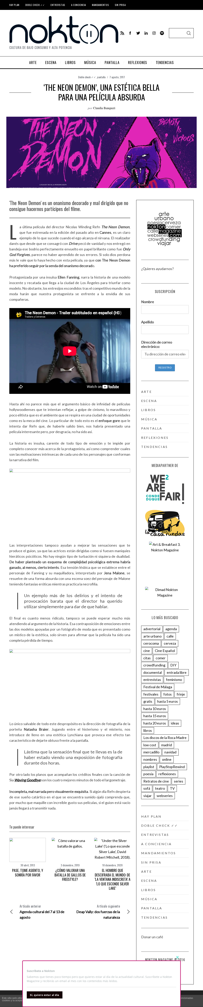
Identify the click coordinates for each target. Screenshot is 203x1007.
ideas (175, 723)
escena (149, 401)
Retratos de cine (156, 781)
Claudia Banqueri (104, 108)
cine (146, 650)
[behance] (162, 33)
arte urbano (152, 636)
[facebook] (130, 33)
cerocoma (151, 643)
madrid (166, 745)
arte (146, 391)
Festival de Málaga (157, 687)
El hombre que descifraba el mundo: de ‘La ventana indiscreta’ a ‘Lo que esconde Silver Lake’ (112, 879)
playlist (148, 767)
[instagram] (154, 33)
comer (161, 658)
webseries (165, 795)
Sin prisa (120, 5)
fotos (167, 694)
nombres (150, 759)
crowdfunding (154, 665)
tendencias (154, 447)
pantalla (101, 77)
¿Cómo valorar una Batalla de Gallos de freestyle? (70, 875)
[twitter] (138, 33)
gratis (147, 701)
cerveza (170, 643)
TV (172, 788)
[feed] (122, 33)
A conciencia (78, 5)
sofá (146, 788)
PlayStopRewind (172, 767)
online (166, 759)
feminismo (174, 679)
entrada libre (177, 672)
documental (152, 672)
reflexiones (155, 437)
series (178, 781)
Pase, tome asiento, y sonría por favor (27, 872)
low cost (149, 745)
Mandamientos (100, 5)
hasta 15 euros (154, 716)
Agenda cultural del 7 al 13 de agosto (42, 911)
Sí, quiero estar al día (44, 995)
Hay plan (14, 5)
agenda (171, 629)
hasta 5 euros (167, 701)
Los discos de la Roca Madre (165, 737)
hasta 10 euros (154, 708)
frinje (181, 694)
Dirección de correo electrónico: (156, 344)
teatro (160, 788)
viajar (147, 795)
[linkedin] (146, 33)
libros (148, 410)
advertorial (151, 629)
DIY (173, 665)
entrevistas (152, 679)
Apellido (147, 322)
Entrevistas (58, 5)
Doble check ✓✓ (35, 5)
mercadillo (151, 752)
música (149, 419)
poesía (148, 774)
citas (147, 658)
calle (170, 636)
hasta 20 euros (154, 723)
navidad (170, 752)
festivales (150, 694)
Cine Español (165, 650)
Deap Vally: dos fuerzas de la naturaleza (98, 911)
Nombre (147, 302)
